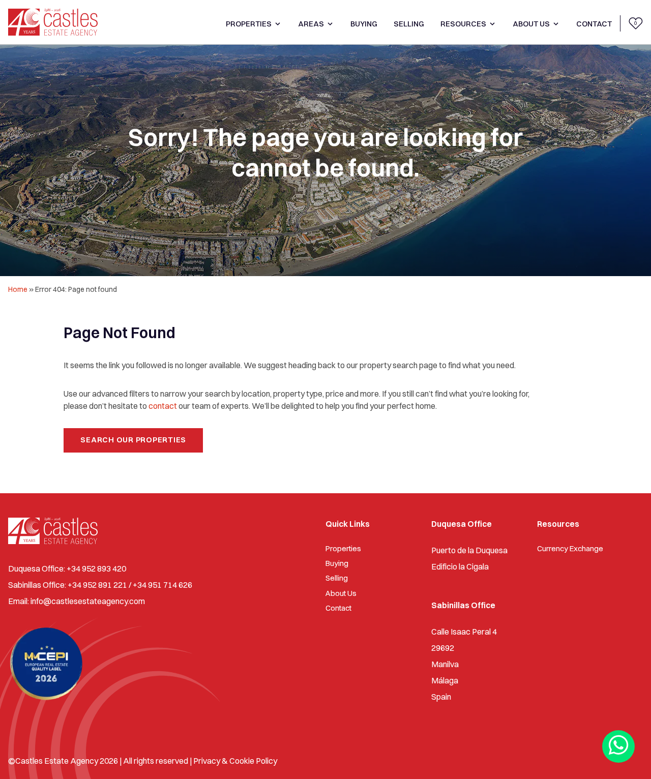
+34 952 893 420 (96, 568)
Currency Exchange (570, 548)
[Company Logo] (53, 22)
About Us (531, 23)
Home (17, 289)
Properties (249, 23)
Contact (594, 23)
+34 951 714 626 (162, 585)
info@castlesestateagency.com (88, 601)
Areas (311, 23)
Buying (363, 23)
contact (163, 406)
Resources (463, 23)
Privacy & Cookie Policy (235, 761)
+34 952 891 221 (97, 585)
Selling (409, 23)
